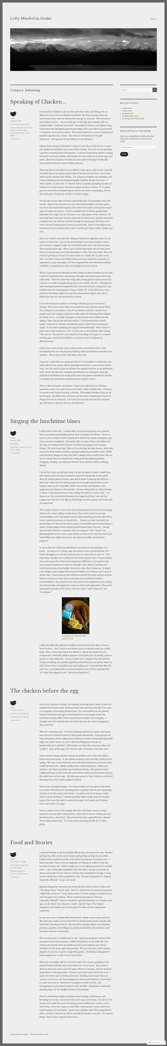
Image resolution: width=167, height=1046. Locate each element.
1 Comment (14, 453)
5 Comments (15, 720)
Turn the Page (15, 868)
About (154, 19)
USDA (18, 450)
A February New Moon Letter (133, 119)
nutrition (22, 447)
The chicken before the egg (44, 691)
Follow (124, 154)
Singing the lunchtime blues (45, 421)
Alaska (12, 128)
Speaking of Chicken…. (38, 102)
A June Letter (127, 108)
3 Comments (15, 139)
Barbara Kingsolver (17, 871)
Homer (21, 133)
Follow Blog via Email (135, 131)
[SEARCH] (155, 90)
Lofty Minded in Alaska (30, 18)
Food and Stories (31, 842)
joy (19, 717)
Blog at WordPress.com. (39, 1034)
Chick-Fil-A (20, 128)
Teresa (12, 118)
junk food (14, 447)
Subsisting (25, 124)
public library (23, 874)
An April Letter (128, 113)
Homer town (15, 124)
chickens (19, 130)
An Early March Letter (130, 116)
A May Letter (127, 111)
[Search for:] (136, 90)
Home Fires (14, 713)
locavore (13, 874)
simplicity (25, 717)
